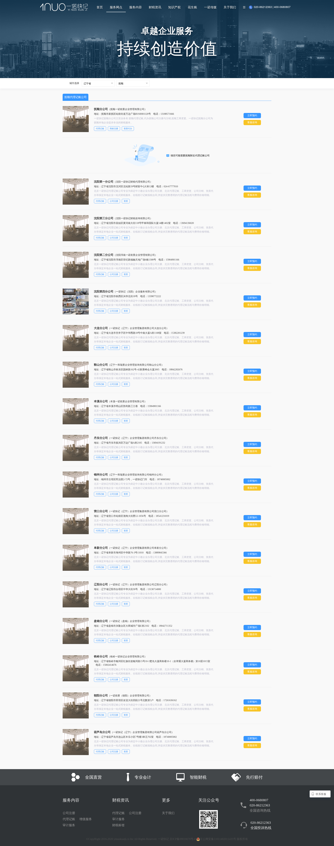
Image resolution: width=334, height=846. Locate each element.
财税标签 (118, 825)
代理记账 (69, 819)
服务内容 (135, 7)
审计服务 (69, 825)
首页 (100, 7)
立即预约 (252, 115)
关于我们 (230, 7)
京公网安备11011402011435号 (218, 838)
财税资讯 (155, 7)
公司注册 (69, 813)
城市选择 (74, 83)
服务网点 (116, 7)
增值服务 (85, 819)
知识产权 (174, 7)
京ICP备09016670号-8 (183, 838)
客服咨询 (252, 122)
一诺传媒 (210, 7)
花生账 (192, 7)
